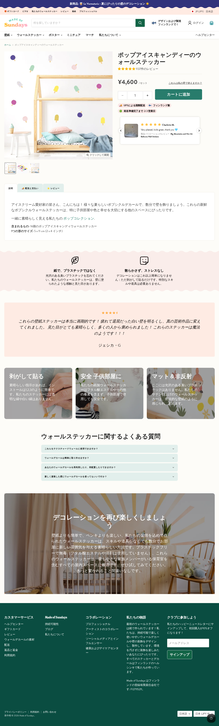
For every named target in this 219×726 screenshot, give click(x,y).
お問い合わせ (49, 712)
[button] (201, 11)
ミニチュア (74, 35)
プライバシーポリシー (15, 712)
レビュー (65, 11)
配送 (7, 645)
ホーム (7, 45)
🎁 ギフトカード (11, 11)
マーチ (90, 35)
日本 (202, 713)
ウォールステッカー (29, 35)
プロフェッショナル (88, 11)
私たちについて (109, 35)
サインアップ (179, 654)
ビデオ (25, 11)
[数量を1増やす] (147, 95)
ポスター (54, 35)
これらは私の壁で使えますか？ (185, 83)
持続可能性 (52, 624)
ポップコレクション (78, 218)
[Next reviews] (199, 130)
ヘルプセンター (205, 35)
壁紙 (7, 35)
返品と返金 (11, 650)
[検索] (140, 23)
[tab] (10, 188)
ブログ (49, 629)
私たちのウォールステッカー (44, 11)
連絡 (74, 11)
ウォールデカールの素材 (19, 640)
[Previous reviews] (121, 130)
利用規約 (9, 655)
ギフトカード (12, 629)
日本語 (183, 713)
